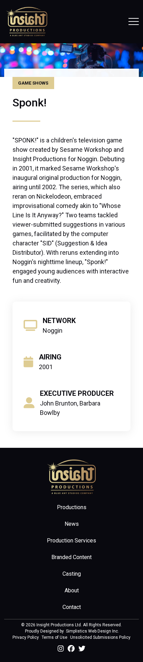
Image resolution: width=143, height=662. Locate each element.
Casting (71, 573)
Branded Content (71, 557)
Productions (71, 507)
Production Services (71, 540)
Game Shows (33, 83)
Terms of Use (54, 637)
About (72, 590)
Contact (71, 607)
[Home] (26, 21)
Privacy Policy (25, 637)
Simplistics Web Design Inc (92, 631)
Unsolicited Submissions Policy (100, 637)
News (72, 524)
